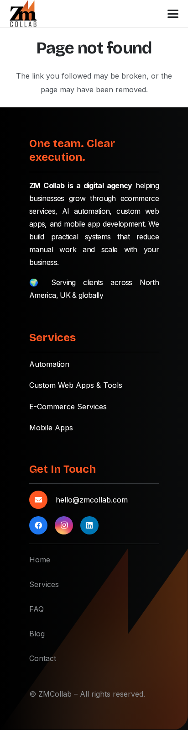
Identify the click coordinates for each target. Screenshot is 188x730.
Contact (42, 658)
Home (39, 559)
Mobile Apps (51, 427)
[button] (173, 13)
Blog (37, 633)
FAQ (36, 609)
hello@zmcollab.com (92, 499)
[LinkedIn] (89, 525)
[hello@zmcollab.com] (42, 500)
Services (44, 584)
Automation (49, 364)
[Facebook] (38, 525)
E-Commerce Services (68, 406)
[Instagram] (64, 525)
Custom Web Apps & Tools (75, 385)
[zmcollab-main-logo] (23, 13)
